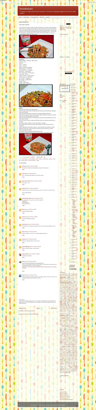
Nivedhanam (26, 8)
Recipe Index (26, 17)
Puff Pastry (75, 344)
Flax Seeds (72, 304)
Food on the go (63, 305)
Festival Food (63, 304)
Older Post (54, 308)
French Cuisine (73, 305)
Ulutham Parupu (67, 364)
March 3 (74, 197)
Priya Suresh (25, 224)
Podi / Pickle (64, 343)
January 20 (74, 253)
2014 (72, 89)
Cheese (69, 288)
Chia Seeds (75, 288)
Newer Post (22, 308)
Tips (71, 362)
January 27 (74, 250)
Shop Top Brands (63, 391)
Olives (70, 339)
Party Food (74, 340)
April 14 (73, 182)
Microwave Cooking (73, 333)
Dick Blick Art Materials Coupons (66, 399)
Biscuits (67, 280)
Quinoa (63, 347)
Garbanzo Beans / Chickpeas (65, 309)
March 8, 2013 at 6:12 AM (30, 173)
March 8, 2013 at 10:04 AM (32, 188)
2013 (72, 90)
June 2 (73, 170)
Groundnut (68, 313)
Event (64, 303)
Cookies (70, 293)
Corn (76, 293)
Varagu (65, 367)
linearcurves (54, 405)
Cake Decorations (66, 286)
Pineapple (71, 342)
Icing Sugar (72, 316)
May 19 (73, 173)
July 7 (73, 158)
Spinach (63, 356)
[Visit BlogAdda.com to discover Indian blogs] (63, 29)
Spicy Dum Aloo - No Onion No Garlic (74, 227)
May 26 (73, 172)
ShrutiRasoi (24, 201)
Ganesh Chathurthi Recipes (68, 308)
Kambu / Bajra (68, 324)
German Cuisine (63, 310)
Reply (23, 169)
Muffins (61, 335)
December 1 (74, 103)
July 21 (73, 155)
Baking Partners (71, 278)
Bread (61, 283)
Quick (64, 346)
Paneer (67, 340)
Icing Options (66, 316)
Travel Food (70, 363)
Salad (64, 351)
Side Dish (72, 354)
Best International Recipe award (74, 232)
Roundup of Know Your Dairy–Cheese (74, 211)
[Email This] (37, 157)
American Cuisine (70, 275)
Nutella (65, 338)
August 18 (74, 145)
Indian (64, 318)
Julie (23, 261)
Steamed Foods (74, 356)
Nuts (69, 338)
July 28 (73, 153)
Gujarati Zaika (25, 253)
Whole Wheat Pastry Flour (70, 371)
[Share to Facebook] (41, 157)
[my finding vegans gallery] (65, 91)
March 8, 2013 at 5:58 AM (32, 166)
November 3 (74, 114)
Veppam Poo (69, 368)
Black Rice (73, 280)
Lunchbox (70, 329)
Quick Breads (74, 346)
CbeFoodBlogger (26, 246)
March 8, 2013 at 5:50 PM (33, 224)
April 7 (73, 184)
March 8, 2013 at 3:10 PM (30, 209)
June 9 (73, 168)
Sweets (62, 359)
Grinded (62, 313)
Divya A (23, 231)
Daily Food (69, 296)
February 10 (74, 244)
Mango (67, 330)
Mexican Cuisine (65, 333)
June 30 (73, 160)
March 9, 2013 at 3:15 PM (34, 253)
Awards (47, 17)
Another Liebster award (74, 236)
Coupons (62, 389)
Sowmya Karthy (26, 157)
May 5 (73, 177)
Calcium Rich (74, 286)
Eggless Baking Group (72, 301)
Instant (73, 319)
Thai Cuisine (62, 362)
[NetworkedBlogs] (68, 71)
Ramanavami (69, 347)
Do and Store (73, 298)
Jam (76, 320)
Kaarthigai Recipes (68, 323)
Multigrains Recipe (70, 335)
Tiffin (66, 362)
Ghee (69, 310)
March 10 (74, 194)
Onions (74, 339)
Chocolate (68, 289)
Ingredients (67, 319)
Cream (76, 294)
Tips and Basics (34, 17)
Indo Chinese (45, 158)
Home (20, 17)
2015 (72, 87)
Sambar (70, 351)
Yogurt (66, 372)
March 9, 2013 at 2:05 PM (35, 246)
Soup (76, 355)
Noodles (50, 158)
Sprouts (68, 356)
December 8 (74, 100)
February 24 (74, 239)
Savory (75, 351)
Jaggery (71, 320)
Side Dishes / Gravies (64, 355)
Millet (67, 334)
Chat (65, 288)
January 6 (74, 258)
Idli (76, 316)
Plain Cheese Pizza (26, 203)
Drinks (63, 300)
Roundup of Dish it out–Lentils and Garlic (74, 221)
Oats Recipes (63, 339)
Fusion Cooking (31, 158)
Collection (64, 292)
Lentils (70, 327)
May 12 (73, 175)
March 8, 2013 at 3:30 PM (32, 216)
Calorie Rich (65, 287)
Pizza (76, 342)
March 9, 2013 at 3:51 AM (31, 239)
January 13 (74, 256)
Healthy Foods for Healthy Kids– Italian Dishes (74, 202)
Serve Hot (74, 352)
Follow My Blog (68, 73)
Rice (73, 349)
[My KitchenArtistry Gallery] (63, 97)
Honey (71, 315)
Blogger (63, 405)
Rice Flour (62, 350)
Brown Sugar (25, 158)
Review (69, 349)
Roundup (75, 350)
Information (62, 319)
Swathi (23, 239)
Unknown (24, 166)
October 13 (74, 122)
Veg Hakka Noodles (74, 207)
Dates (65, 297)
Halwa (74, 313)
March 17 (74, 191)
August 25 (74, 142)
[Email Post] (44, 157)
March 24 (74, 188)
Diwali (65, 298)
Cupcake (63, 296)
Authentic (63, 277)
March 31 (74, 186)
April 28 (73, 179)
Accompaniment (64, 274)
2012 (72, 261)
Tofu (75, 362)
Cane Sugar (74, 287)
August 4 (74, 150)
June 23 (73, 163)
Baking (62, 278)
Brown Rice (75, 283)
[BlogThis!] (38, 157)
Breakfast (67, 283)
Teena (23, 173)
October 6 (74, 125)
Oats (75, 338)
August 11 (74, 148)
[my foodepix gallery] (63, 101)
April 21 (73, 180)
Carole (23, 275)
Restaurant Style (63, 349)
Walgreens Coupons (64, 394)
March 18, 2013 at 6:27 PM (30, 261)
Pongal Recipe (70, 343)
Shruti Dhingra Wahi (26, 198)
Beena (23, 209)
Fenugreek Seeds (72, 303)
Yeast (61, 372)
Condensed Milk (63, 293)
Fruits (66, 307)
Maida (61, 330)
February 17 (74, 242)
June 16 (73, 166)
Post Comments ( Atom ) (30, 310)
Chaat (61, 288)
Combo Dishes (72, 292)
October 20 (74, 120)
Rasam (74, 347)
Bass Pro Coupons (63, 393)
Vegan (37, 160)
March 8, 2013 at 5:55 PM (31, 231)
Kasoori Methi (75, 324)
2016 (72, 85)
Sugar (63, 358)
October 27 (74, 117)
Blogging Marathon (66, 282)
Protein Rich (67, 344)
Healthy (62, 315)
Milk (63, 334)
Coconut (68, 291)
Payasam (65, 342)
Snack (70, 355)
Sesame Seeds (24, 160)
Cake (76, 284)
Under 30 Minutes (32, 160)
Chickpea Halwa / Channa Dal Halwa (74, 216)
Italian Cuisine (63, 320)
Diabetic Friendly (73, 297)
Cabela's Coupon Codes (65, 396)
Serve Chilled (66, 352)
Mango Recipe (74, 330)
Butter (70, 284)
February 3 (74, 247)
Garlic (37, 158)
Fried (61, 307)
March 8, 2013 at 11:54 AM (37, 198)
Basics (61, 280)
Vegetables (62, 368)
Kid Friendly (66, 326)
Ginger (40, 158)
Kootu (65, 327)
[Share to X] (40, 157)
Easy (69, 300)
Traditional (62, 363)
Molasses (73, 334)
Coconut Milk (74, 291)
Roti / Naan (68, 350)
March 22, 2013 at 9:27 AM (31, 275)
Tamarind (69, 359)
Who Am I (42, 17)
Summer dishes (71, 358)
